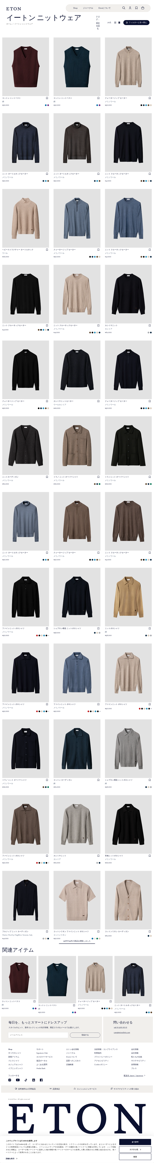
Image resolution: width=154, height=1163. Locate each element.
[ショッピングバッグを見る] (142, 8)
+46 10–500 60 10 (120, 1027)
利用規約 (97, 1053)
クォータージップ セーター (116, 98)
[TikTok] (26, 1080)
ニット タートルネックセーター (15, 174)
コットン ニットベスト (11, 98)
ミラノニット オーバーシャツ (117, 477)
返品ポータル (41, 1061)
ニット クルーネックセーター (117, 174)
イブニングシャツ (15, 1068)
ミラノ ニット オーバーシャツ (66, 477)
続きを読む (98, 25)
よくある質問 (41, 1065)
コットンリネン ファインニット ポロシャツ (71, 931)
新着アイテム (13, 1057)
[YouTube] (18, 1080)
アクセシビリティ (101, 1061)
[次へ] (45, 69)
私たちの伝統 (136, 1057)
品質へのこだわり (73, 1061)
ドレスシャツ (13, 1061)
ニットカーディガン (10, 477)
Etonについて (105, 8)
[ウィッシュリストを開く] (136, 8)
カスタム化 (134, 1149)
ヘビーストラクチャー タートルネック (17, 250)
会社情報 (134, 1053)
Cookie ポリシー (100, 1065)
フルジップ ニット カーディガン (15, 931)
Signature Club (42, 1053)
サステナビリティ (138, 1061)
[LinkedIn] (33, 1080)
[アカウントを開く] (130, 8)
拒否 (135, 1157)
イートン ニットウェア (23, 24)
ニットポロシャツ (112, 628)
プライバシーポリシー (103, 1057)
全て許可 (135, 1142)
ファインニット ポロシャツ (13, 628)
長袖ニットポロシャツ (114, 856)
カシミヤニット (111, 325)
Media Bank (40, 1068)
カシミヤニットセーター (63, 401)
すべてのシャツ (14, 1053)
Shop (75, 8)
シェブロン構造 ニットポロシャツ (67, 628)
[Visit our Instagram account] (9, 1080)
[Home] (77, 1119)
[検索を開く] (123, 8)
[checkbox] (47, 98)
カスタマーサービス (44, 1057)
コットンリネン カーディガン (117, 931)
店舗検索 (69, 1065)
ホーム (9, 24)
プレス (134, 1068)
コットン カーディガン (63, 780)
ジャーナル (88, 8)
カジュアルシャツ (15, 1065)
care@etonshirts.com (122, 1033)
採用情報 (134, 1065)
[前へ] (6, 69)
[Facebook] (41, 1080)
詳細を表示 (10, 1159)
